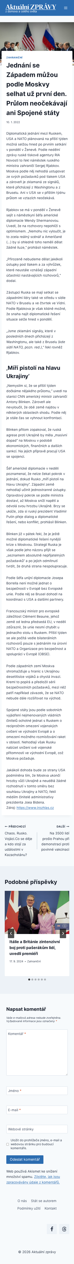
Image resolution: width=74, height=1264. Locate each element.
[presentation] (37, 912)
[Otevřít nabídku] (65, 8)
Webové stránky (21, 1129)
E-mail (14, 1110)
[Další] (63, 933)
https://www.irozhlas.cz (35, 808)
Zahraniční (14, 57)
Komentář (17, 1034)
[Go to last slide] (11, 933)
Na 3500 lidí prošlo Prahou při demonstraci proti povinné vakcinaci (55, 838)
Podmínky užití (28, 1208)
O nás (22, 1201)
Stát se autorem (43, 1201)
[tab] (29, 980)
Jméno (15, 1091)
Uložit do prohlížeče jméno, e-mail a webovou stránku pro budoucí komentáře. (36, 1144)
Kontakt (51, 1208)
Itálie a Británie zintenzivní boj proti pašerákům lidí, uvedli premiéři (34, 947)
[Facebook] (52, 1229)
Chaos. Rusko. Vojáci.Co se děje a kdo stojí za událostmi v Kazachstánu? (18, 841)
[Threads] (64, 1229)
